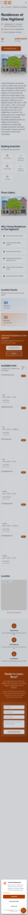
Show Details (6, 892)
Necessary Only (14, 901)
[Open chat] (23, 910)
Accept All (14, 896)
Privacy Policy (10, 910)
